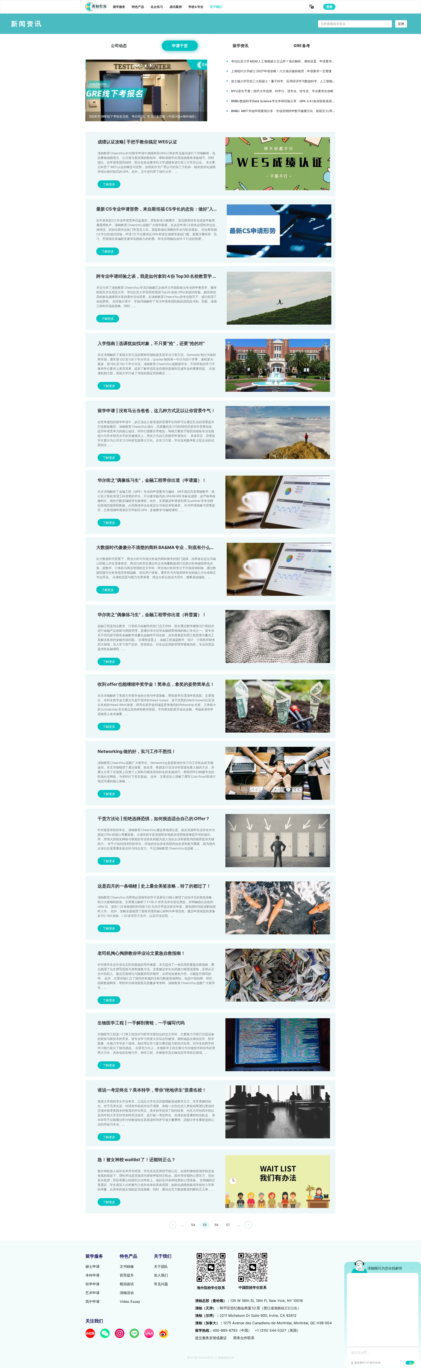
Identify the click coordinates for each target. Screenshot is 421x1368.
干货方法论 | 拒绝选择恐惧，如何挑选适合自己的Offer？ (154, 818)
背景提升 (127, 1275)
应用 (401, 24)
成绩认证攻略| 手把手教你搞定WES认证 (137, 141)
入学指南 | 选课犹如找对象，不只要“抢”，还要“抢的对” (151, 343)
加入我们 (161, 1275)
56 (216, 1225)
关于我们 (216, 7)
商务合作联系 (243, 1338)
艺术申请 (93, 1293)
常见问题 (161, 1284)
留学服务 (119, 7)
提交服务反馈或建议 (211, 1338)
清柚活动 (127, 1293)
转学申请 (93, 1284)
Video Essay (130, 1301)
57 (228, 1225)
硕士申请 (93, 1266)
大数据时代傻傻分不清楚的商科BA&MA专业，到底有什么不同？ (159, 547)
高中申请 (93, 1301)
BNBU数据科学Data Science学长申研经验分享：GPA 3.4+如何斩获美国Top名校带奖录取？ (283, 101)
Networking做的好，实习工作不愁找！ (137, 751)
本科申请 (93, 1275)
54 (193, 1225)
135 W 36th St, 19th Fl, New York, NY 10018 (249, 1300)
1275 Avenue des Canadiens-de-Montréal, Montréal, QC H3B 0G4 (263, 1323)
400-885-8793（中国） (232, 1330)
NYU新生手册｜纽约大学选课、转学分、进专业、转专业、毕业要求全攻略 (282, 91)
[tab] (137, 116)
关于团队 (161, 1266)
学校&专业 (195, 7)
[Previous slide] (90, 90)
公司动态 (119, 45)
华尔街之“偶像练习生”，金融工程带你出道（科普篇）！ (152, 614)
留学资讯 (240, 45)
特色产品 (138, 7)
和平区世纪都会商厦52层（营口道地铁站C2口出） (248, 1308)
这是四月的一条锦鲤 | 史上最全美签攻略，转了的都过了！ (154, 886)
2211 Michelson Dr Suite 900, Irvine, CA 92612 (245, 1315)
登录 (329, 7)
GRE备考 (302, 45)
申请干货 (180, 45)
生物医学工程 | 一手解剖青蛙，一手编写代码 (141, 1022)
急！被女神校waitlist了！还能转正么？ (137, 1159)
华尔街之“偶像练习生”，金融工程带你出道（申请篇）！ (152, 480)
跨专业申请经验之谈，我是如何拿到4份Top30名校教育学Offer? (161, 276)
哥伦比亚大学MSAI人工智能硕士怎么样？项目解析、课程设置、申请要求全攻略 (283, 61)
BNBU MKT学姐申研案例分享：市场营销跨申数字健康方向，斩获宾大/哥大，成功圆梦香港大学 (283, 111)
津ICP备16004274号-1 (201, 1357)
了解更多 (109, 184)
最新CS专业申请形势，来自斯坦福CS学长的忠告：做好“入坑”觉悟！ (164, 209)
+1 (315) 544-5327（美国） (277, 1330)
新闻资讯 (27, 24)
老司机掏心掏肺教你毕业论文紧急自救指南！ (141, 953)
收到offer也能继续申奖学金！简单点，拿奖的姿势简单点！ (156, 684)
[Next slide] (202, 90)
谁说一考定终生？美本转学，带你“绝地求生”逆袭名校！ (152, 1090)
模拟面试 (127, 1284)
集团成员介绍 (226, 1357)
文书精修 (127, 1266)
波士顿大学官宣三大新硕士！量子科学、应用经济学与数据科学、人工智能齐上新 (283, 81)
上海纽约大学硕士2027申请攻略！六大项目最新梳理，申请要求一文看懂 (281, 71)
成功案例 (175, 7)
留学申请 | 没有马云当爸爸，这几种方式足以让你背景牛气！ (156, 410)
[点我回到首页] (96, 6)
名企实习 (157, 7)
